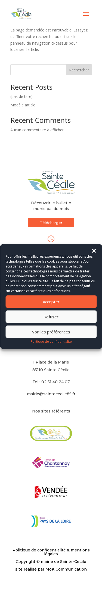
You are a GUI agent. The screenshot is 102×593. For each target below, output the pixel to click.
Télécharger (51, 222)
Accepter (51, 301)
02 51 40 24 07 (55, 381)
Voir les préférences (51, 332)
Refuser (51, 316)
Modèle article (22, 104)
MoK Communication (66, 569)
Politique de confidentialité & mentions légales (51, 552)
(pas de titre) (21, 96)
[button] (94, 251)
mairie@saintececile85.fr (51, 393)
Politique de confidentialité (51, 341)
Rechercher (79, 69)
